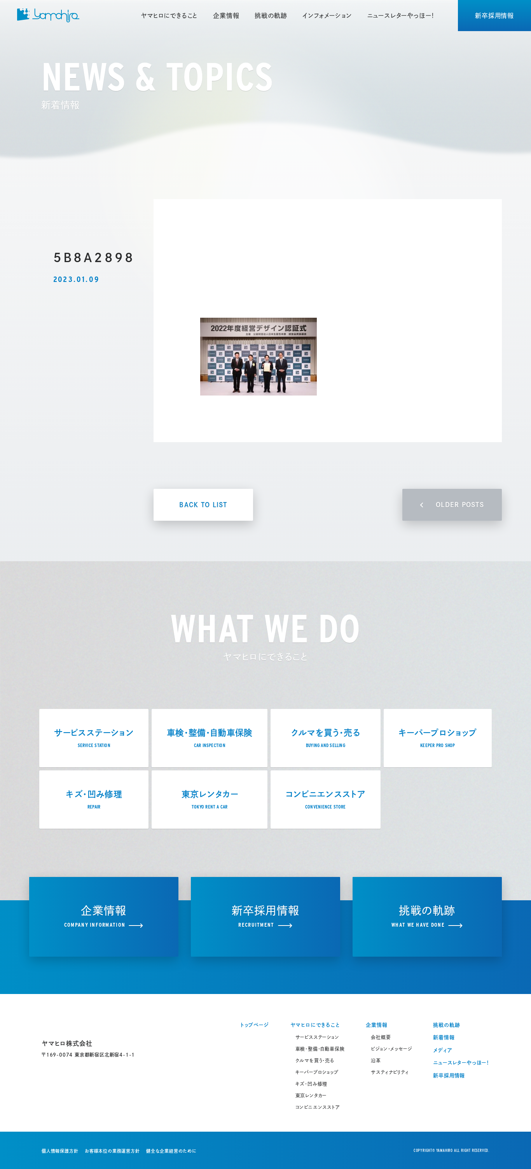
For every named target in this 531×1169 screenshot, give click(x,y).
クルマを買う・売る (314, 1060)
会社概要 (381, 1037)
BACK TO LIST (203, 505)
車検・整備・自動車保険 (320, 1048)
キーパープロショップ (317, 1072)
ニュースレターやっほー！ (401, 15)
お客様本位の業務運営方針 (112, 1151)
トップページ (254, 1024)
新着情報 (443, 1037)
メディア (442, 1050)
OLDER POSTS (460, 505)
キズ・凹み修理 (311, 1084)
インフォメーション (326, 15)
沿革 (376, 1060)
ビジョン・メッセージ (391, 1048)
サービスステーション (317, 1037)
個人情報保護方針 (60, 1151)
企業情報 (226, 15)
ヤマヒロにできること (169, 15)
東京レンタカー (311, 1095)
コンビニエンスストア (317, 1107)
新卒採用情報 (494, 15)
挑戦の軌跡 (271, 15)
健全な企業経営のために (171, 1151)
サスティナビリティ (390, 1072)
